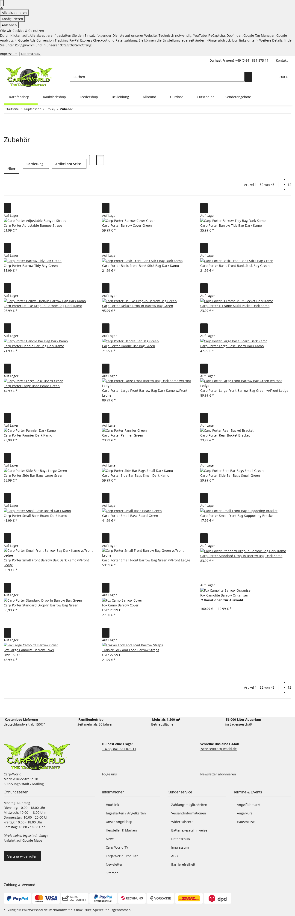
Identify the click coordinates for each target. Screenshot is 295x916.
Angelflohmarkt (248, 804)
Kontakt (282, 60)
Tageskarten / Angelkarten (126, 813)
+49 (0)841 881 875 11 (119, 749)
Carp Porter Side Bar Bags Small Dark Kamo (135, 475)
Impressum (9, 53)
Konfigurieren (12, 19)
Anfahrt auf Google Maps (23, 840)
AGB (174, 856)
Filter (11, 168)
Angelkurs (244, 813)
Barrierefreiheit (183, 864)
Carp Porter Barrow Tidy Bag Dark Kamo (231, 225)
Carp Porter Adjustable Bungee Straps (33, 225)
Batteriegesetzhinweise (189, 830)
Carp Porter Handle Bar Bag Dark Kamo (34, 346)
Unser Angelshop (119, 822)
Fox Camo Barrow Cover (120, 605)
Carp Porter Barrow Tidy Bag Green (31, 265)
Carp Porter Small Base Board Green (130, 515)
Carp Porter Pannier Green (122, 435)
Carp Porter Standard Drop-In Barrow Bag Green (41, 605)
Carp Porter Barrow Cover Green (127, 225)
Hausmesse (246, 822)
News (110, 839)
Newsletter (114, 864)
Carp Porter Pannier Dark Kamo (28, 435)
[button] (263, 77)
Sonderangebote (238, 97)
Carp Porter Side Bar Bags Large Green (33, 475)
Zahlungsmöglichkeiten (189, 804)
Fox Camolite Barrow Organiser (224, 595)
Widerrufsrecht (183, 822)
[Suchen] (248, 77)
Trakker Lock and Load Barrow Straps (130, 650)
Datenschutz (31, 53)
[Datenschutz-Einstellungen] (2, 3)
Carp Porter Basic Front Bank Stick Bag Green (235, 265)
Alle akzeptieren (14, 12)
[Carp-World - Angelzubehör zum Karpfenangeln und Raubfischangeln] (37, 756)
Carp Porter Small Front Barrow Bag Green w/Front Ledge (146, 560)
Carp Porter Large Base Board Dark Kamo (232, 346)
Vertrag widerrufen (22, 856)
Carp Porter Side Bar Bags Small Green (230, 475)
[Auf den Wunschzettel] (7, 208)
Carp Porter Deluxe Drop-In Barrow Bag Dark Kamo (43, 306)
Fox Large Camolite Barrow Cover (29, 650)
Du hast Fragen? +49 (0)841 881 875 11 (238, 60)
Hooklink (112, 804)
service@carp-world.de (218, 749)
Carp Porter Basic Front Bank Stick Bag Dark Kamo (140, 265)
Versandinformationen (188, 813)
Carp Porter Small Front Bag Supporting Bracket (237, 515)
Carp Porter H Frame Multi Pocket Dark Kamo (234, 306)
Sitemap (112, 873)
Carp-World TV (117, 847)
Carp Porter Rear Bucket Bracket (225, 435)
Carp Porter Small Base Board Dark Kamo (35, 515)
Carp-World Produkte (122, 856)
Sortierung (35, 164)
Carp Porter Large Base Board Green (32, 386)
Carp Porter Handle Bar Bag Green (128, 346)
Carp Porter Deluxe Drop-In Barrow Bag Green (137, 306)
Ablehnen (9, 25)
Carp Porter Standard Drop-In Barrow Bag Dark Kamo (241, 556)
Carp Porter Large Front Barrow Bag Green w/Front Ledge (244, 390)
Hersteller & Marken (121, 830)
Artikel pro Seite (68, 164)
